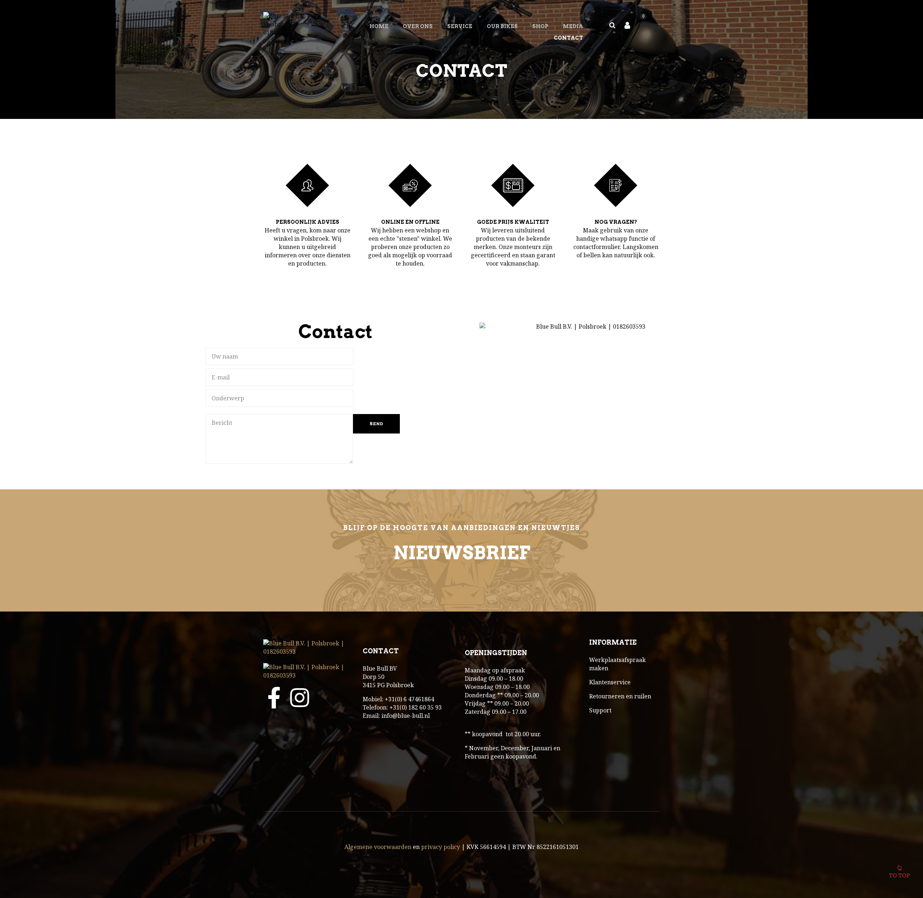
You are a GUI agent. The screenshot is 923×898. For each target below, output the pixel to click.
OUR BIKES (502, 26)
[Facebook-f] (274, 697)
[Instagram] (299, 697)
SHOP (540, 26)
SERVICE (459, 26)
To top (899, 875)
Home (379, 26)
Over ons (418, 26)
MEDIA (573, 26)
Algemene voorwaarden (377, 847)
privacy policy (440, 847)
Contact (568, 38)
